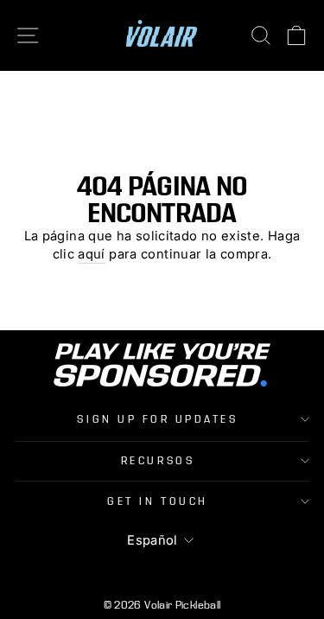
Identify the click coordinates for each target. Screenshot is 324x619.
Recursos (157, 461)
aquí (91, 254)
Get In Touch (157, 501)
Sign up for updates (157, 419)
